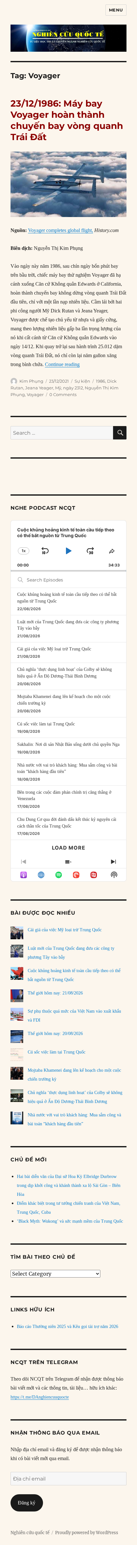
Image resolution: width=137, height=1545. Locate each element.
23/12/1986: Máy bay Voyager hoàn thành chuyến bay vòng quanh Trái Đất (67, 120)
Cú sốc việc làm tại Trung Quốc (46, 724)
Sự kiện (82, 381)
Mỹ (58, 387)
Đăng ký (26, 1502)
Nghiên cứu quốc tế (30, 1532)
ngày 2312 (73, 387)
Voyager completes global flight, (60, 230)
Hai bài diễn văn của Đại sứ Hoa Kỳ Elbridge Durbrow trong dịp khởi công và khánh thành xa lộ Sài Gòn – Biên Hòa (68, 1185)
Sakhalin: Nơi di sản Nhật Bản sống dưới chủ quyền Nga (68, 744)
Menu (116, 9)
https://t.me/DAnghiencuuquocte (40, 1397)
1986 (100, 381)
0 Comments (62, 394)
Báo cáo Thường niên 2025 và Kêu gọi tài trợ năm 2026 (67, 1326)
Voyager (35, 394)
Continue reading (62, 364)
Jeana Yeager (39, 387)
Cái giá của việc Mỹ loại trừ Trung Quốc (54, 649)
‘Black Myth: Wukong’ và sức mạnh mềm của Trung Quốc (70, 1221)
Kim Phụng (31, 381)
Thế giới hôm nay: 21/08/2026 (55, 993)
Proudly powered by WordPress (86, 1532)
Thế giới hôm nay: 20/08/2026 (55, 1033)
